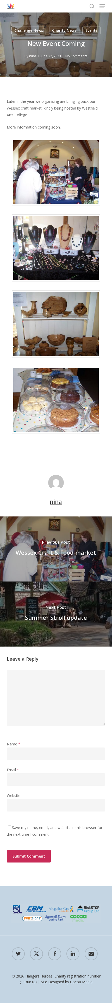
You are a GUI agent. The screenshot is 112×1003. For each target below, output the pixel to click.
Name (13, 744)
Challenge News (28, 30)
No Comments (76, 56)
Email (13, 769)
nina (32, 56)
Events (91, 30)
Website (13, 795)
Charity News (64, 30)
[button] (102, 6)
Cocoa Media (81, 981)
